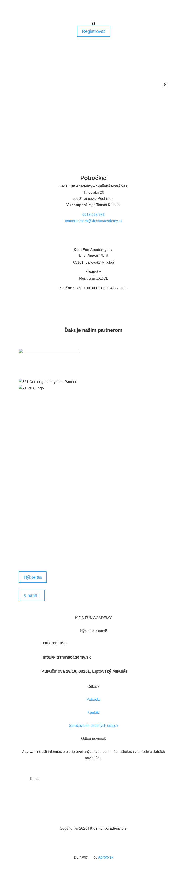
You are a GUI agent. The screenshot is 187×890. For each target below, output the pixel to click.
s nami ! (32, 595)
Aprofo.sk (105, 857)
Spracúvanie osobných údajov (93, 725)
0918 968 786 (93, 215)
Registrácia (93, 549)
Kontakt (93, 712)
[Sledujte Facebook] (89, 234)
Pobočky (93, 699)
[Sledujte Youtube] (102, 842)
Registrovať (93, 31)
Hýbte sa (33, 577)
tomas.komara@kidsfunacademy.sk (93, 221)
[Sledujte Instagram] (98, 234)
